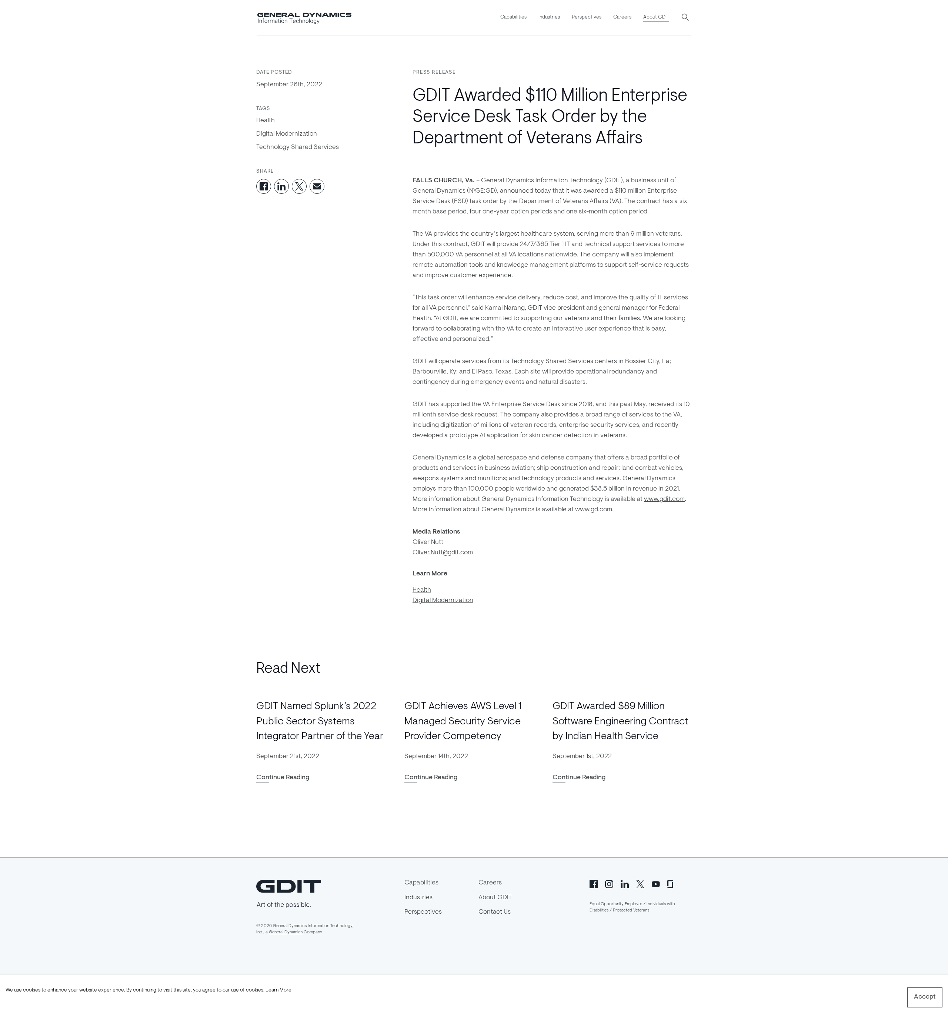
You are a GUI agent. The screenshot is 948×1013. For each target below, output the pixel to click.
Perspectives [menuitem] (586, 17)
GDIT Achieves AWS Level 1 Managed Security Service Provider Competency (462, 721)
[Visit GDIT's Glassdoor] (671, 884)
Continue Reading (282, 777)
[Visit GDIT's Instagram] (609, 884)
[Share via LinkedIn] (281, 186)
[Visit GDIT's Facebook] (594, 884)
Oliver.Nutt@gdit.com (443, 552)
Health (265, 120)
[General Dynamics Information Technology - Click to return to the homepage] (304, 18)
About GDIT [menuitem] (656, 17)
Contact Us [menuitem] (494, 912)
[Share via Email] (317, 186)
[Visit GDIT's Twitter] (640, 884)
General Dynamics (286, 932)
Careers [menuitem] (622, 17)
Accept (925, 997)
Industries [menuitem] (549, 17)
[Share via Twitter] (299, 186)
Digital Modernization (286, 134)
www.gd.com (593, 509)
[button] (686, 18)
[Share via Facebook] (263, 186)
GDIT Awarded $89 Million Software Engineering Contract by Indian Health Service (620, 721)
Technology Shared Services (297, 147)
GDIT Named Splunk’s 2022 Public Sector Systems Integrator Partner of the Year (319, 721)
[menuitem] (513, 18)
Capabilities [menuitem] (513, 17)
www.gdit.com (664, 499)
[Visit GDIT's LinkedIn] (625, 884)
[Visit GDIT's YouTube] (656, 884)
